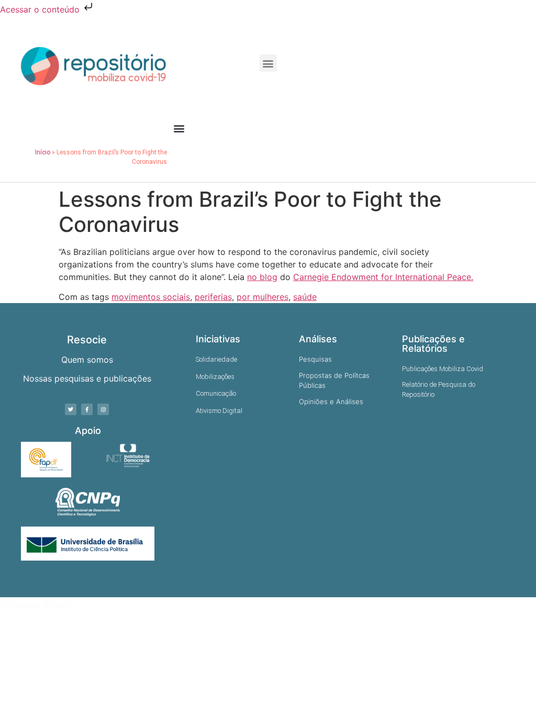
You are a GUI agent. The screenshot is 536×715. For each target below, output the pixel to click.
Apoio (88, 430)
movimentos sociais (150, 297)
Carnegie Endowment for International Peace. (383, 277)
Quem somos (87, 359)
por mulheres (262, 297)
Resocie (87, 339)
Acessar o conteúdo (41, 9)
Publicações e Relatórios (433, 343)
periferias (213, 297)
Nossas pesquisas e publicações (87, 378)
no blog (262, 277)
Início (42, 152)
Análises (318, 338)
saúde (305, 297)
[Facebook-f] (87, 409)
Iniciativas (218, 338)
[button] (268, 63)
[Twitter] (70, 409)
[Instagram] (103, 409)
